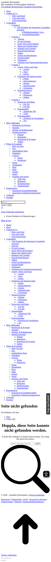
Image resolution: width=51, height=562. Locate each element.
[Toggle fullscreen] (7, 558)
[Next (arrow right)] (5, 560)
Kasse (21, 212)
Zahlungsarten (7, 502)
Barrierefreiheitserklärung (33, 502)
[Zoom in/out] (10, 558)
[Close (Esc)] (2, 558)
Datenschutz (17, 499)
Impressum (5, 499)
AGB (25, 499)
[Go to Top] (25, 553)
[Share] (5, 558)
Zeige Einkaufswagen (10, 212)
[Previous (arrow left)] (2, 560)
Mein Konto (6, 221)
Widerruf (18, 502)
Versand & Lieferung (37, 499)
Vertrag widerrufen (9, 555)
